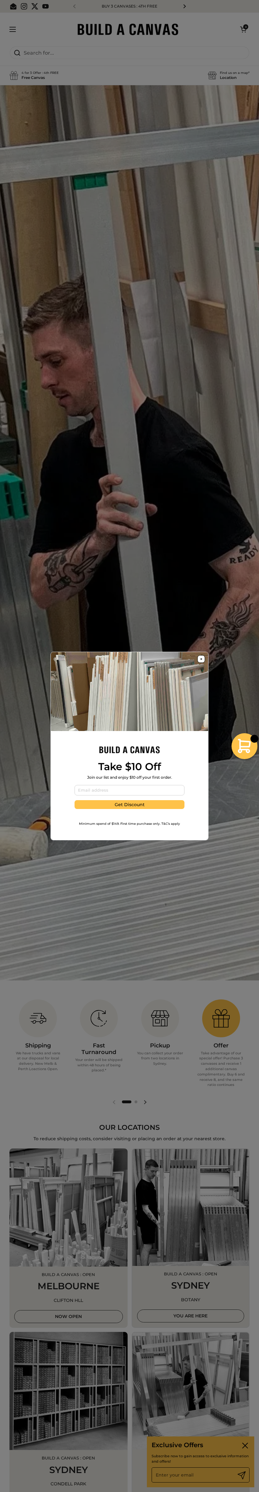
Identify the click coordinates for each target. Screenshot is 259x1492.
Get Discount (130, 804)
